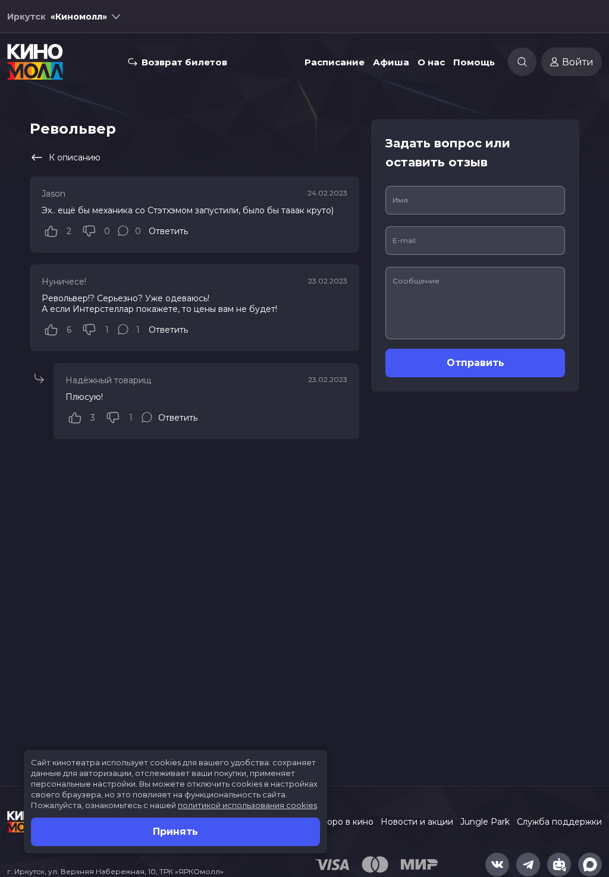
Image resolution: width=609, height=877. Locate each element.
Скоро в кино (344, 821)
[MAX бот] (590, 864)
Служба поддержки (559, 821)
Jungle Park (485, 821)
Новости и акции (417, 821)
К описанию (75, 157)
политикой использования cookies (247, 805)
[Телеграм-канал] (528, 864)
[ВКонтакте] (497, 864)
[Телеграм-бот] (559, 864)
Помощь (474, 62)
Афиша (391, 62)
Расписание (334, 62)
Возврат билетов (184, 62)
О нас (431, 62)
